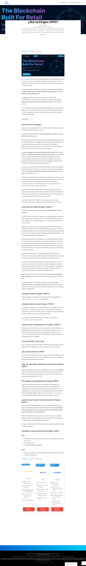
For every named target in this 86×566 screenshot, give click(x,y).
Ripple (47, 393)
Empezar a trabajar (28, 509)
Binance (29, 478)
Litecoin (56, 393)
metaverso (53, 416)
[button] (82, 2)
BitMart (54, 357)
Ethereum (24, 185)
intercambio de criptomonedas (34, 299)
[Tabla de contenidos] (30, 119)
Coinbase (57, 479)
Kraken (43, 479)
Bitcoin (33, 183)
